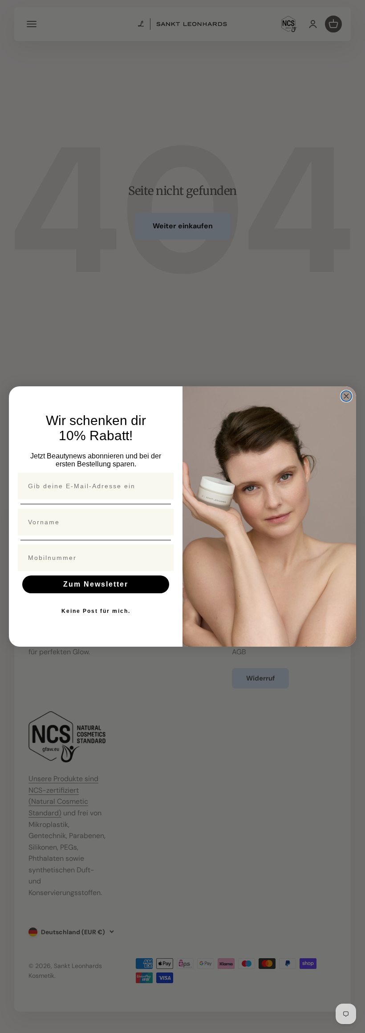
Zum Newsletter (95, 584)
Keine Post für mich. (95, 611)
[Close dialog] (346, 396)
